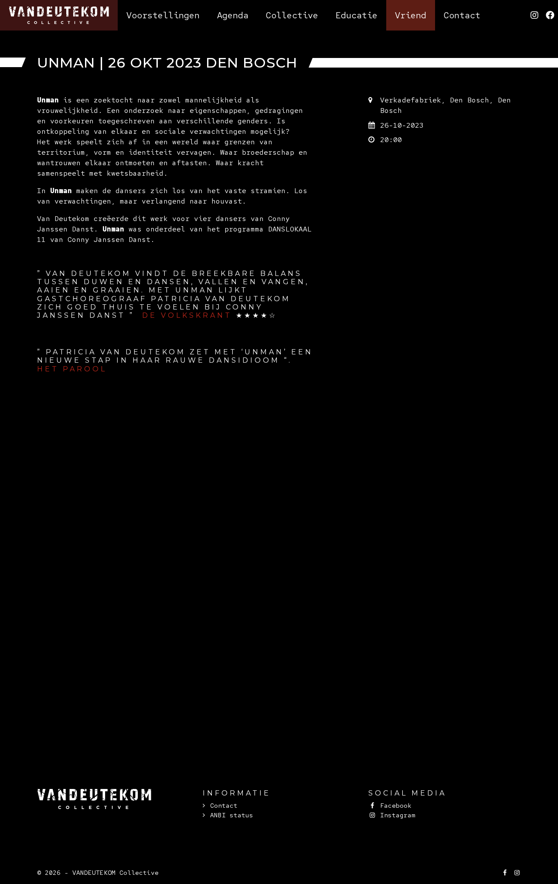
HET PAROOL (72, 369)
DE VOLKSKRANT (189, 315)
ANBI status (231, 815)
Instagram (395, 815)
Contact (224, 805)
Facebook (394, 805)
